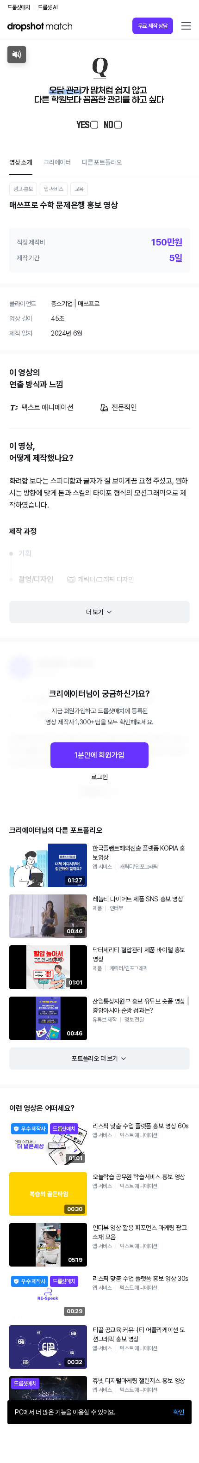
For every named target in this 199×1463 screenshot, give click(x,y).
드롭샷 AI (48, 7)
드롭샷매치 (18, 7)
